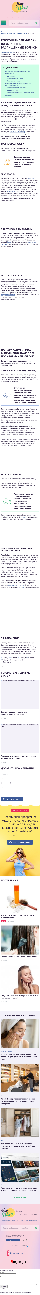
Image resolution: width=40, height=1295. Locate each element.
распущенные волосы (16, 585)
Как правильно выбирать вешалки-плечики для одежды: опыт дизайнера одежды (18, 1145)
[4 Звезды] (30, 658)
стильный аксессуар (17, 131)
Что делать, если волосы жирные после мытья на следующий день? (19, 997)
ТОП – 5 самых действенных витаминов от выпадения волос (18, 916)
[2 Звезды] (13, 658)
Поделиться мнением (21, 842)
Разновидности (9, 73)
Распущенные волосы (13, 81)
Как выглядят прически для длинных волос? (18, 71)
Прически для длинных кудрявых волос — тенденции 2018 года (19, 757)
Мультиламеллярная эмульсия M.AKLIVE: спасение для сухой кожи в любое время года (19, 1056)
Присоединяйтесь (14, 1240)
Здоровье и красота (6, 1051)
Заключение (9, 95)
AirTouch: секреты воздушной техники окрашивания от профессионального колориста (18, 1101)
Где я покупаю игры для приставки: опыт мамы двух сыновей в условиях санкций (19, 1189)
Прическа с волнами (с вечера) (16, 87)
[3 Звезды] (22, 658)
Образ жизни (4, 1185)
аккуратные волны (8, 295)
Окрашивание (5, 1095)
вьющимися (11, 191)
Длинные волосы (7, 52)
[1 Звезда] (5, 658)
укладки (30, 178)
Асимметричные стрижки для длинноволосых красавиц (14, 713)
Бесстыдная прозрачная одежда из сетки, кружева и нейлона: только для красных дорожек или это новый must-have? (20, 824)
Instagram (26, 1240)
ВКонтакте (23, 1240)
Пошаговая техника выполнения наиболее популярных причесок (18, 84)
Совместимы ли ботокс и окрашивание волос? (19, 957)
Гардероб (3, 1140)
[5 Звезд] (4, 660)
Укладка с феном (12, 90)
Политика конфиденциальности (29, 1220)
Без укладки (11, 76)
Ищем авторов (16, 1253)
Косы (9, 242)
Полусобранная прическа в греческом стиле (20, 93)
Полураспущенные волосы (15, 78)
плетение (20, 587)
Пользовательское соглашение (9, 1220)
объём (23, 517)
